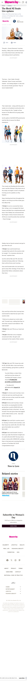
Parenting (11, 451)
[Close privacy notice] (26, 678)
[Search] (19, 2)
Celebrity (9, 5)
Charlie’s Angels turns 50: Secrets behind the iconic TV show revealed (10, 392)
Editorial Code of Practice (13, 474)
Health (22, 444)
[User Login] (26, 2)
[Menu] (2, 2)
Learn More (22, 678)
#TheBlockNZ (13, 279)
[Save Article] (23, 2)
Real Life (6, 447)
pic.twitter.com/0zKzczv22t (13, 281)
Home (3, 5)
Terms (21, 467)
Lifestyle (14, 444)
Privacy (13, 467)
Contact (18, 470)
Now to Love (20, 22)
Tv (14, 5)
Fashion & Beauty (17, 447)
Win (18, 451)
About (6, 467)
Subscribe (9, 470)
